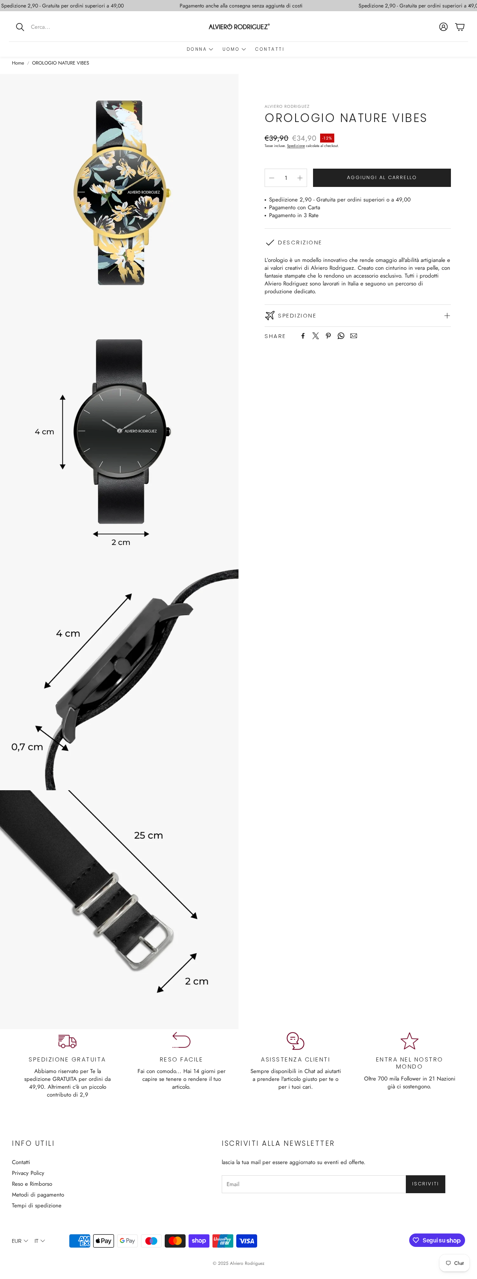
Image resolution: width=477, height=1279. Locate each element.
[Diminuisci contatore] (271, 178)
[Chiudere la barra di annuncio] (469, 5)
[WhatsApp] (341, 335)
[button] (58, 27)
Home (18, 63)
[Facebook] (303, 335)
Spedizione (296, 145)
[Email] (353, 335)
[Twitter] (315, 335)
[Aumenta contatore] (300, 178)
